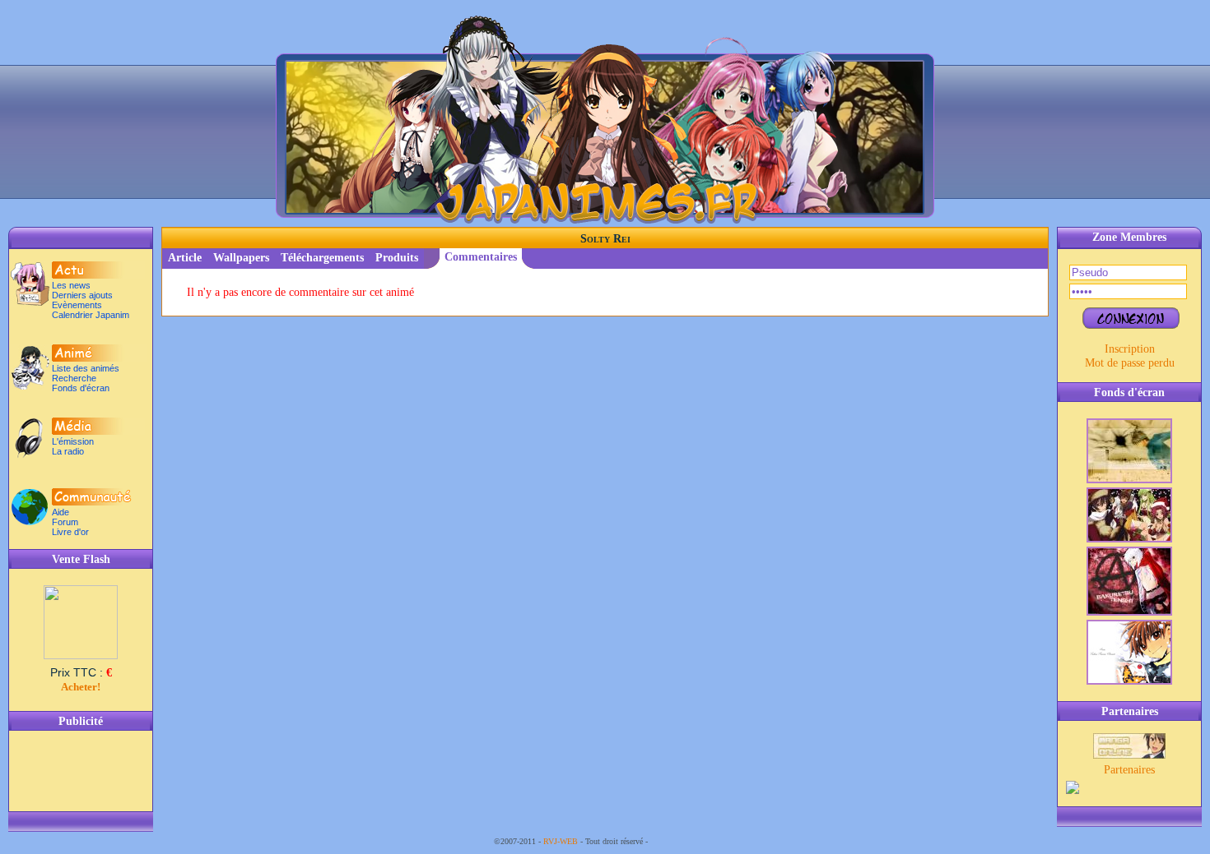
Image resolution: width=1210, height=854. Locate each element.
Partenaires (1129, 769)
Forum (65, 522)
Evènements (77, 305)
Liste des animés (85, 368)
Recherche (74, 378)
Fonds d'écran (80, 388)
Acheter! (80, 687)
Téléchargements (322, 258)
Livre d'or (70, 532)
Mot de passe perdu (1130, 362)
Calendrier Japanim (90, 315)
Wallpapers (241, 258)
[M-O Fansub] (1129, 754)
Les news (71, 285)
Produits (396, 258)
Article (185, 258)
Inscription (1130, 348)
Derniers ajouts (82, 295)
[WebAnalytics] (683, 841)
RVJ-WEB (560, 841)
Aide (60, 512)
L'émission (73, 441)
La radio (68, 451)
